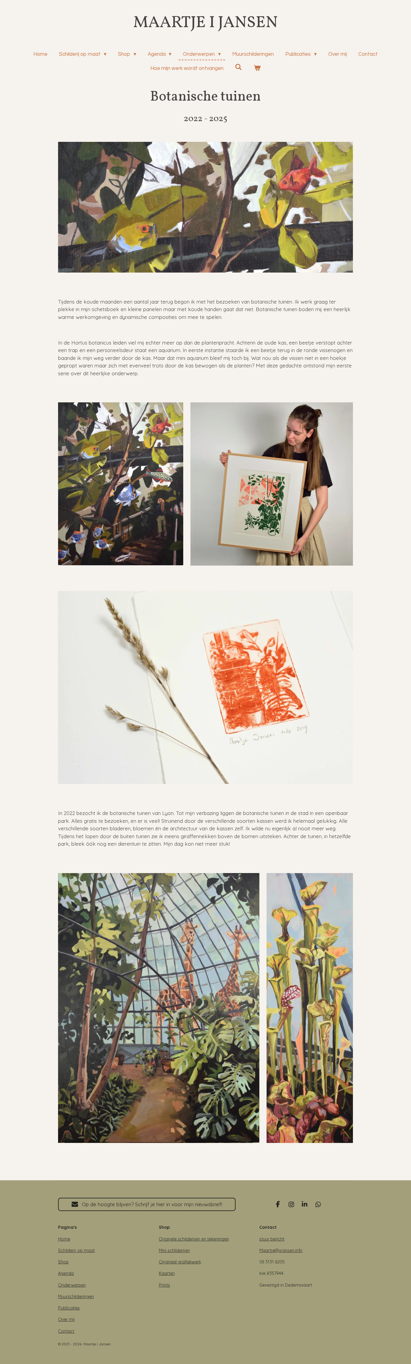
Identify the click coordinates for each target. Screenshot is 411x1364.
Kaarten (167, 1273)
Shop (63, 1262)
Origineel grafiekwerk (180, 1262)
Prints (164, 1285)
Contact (66, 1331)
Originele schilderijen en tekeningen (194, 1239)
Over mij (66, 1319)
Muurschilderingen (76, 1296)
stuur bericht (271, 1239)
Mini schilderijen (174, 1250)
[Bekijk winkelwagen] (257, 68)
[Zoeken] (238, 67)
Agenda (66, 1273)
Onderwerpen (72, 1285)
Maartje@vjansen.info (280, 1250)
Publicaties (69, 1308)
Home (64, 1239)
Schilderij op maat (76, 1250)
